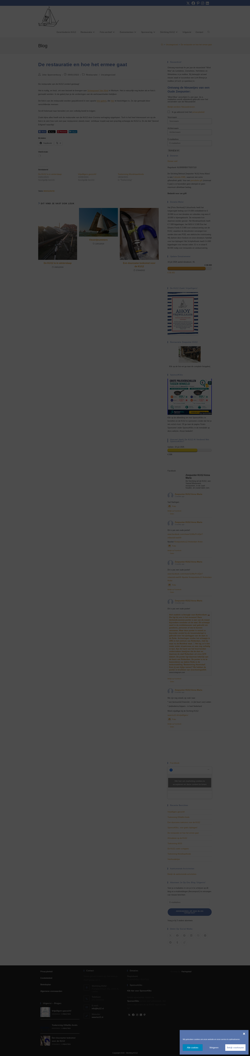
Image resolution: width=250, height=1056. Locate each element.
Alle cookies (192, 1047)
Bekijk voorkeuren (235, 1047)
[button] (244, 1033)
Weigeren (213, 1047)
